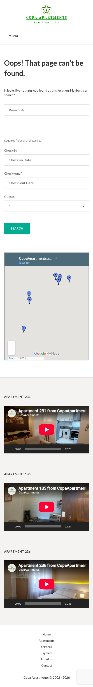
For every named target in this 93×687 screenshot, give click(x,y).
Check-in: (12, 150)
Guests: (10, 196)
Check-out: (13, 173)
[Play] (10, 449)
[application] (46, 429)
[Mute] (76, 449)
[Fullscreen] (83, 449)
